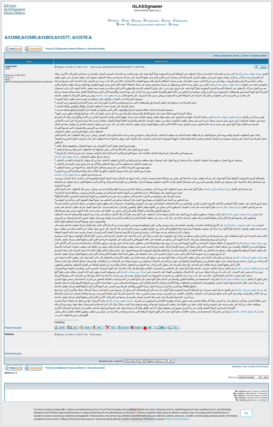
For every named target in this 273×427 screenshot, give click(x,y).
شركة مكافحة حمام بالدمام (232, 279)
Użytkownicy (152, 21)
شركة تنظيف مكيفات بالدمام (227, 117)
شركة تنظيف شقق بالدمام (227, 84)
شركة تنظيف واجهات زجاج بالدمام (240, 225)
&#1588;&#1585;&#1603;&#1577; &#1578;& (48, 37)
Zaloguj (175, 24)
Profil (122, 24)
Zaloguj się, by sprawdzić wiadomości (148, 24)
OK (246, 413)
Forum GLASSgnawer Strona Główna (65, 48)
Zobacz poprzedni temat (226, 55)
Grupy (167, 21)
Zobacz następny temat (254, 55)
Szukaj (138, 21)
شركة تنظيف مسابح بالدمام (249, 243)
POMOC (115, 21)
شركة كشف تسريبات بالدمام (248, 290)
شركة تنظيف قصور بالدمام (238, 214)
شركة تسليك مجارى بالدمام (217, 189)
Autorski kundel (96, 48)
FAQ (127, 21)
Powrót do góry (13, 328)
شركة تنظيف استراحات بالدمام (248, 257)
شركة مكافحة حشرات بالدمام (249, 268)
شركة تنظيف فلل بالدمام (66, 156)
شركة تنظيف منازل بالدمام (248, 73)
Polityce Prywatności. (177, 418)
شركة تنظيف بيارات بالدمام (119, 300)
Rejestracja (181, 21)
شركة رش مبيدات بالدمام (133, 272)
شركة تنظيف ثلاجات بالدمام (246, 311)
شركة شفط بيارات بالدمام (67, 174)
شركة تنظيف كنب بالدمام (108, 95)
